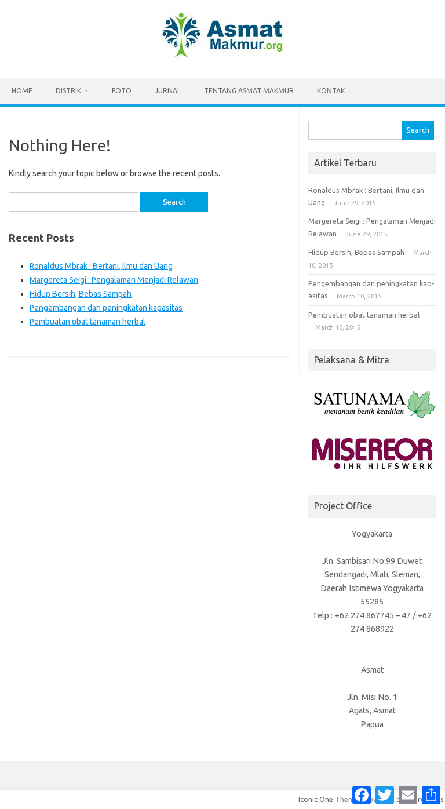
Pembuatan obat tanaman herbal (87, 321)
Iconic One (315, 799)
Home (22, 90)
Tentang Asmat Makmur (249, 90)
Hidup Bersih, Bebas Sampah (81, 293)
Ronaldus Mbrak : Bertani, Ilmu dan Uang (101, 266)
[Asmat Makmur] (222, 58)
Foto (122, 90)
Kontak (331, 90)
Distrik (68, 90)
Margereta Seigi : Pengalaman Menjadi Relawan (114, 280)
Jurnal (168, 90)
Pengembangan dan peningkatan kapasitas (106, 307)
